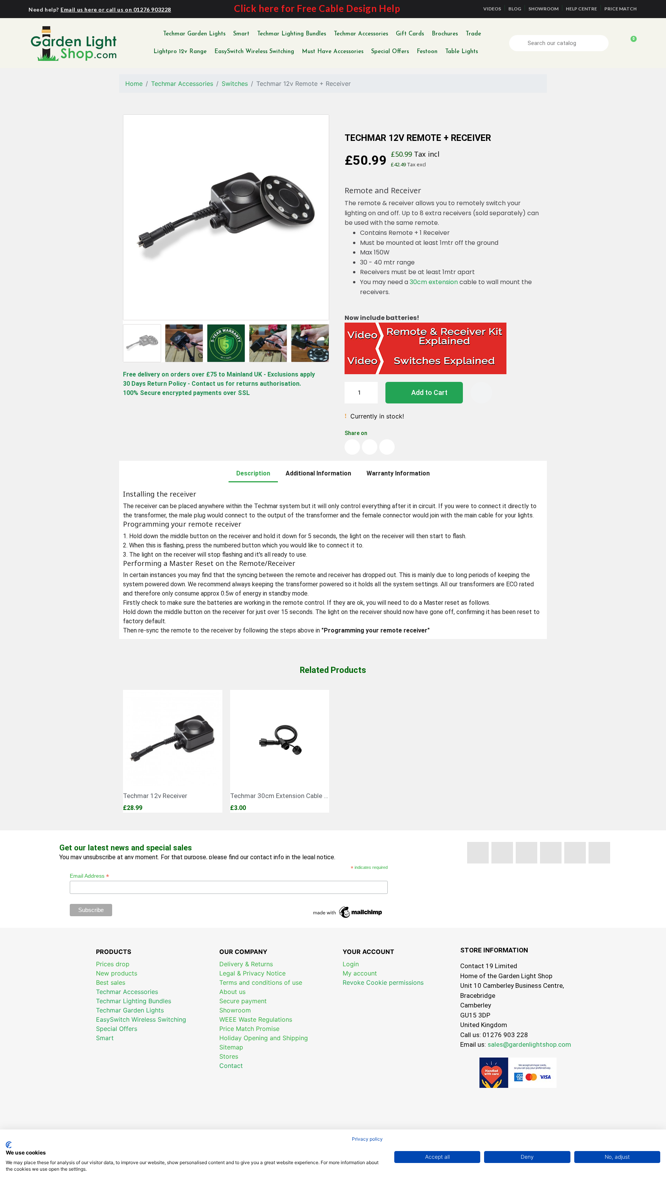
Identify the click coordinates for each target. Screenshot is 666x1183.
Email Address (89, 876)
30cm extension (434, 282)
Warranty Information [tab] (398, 473)
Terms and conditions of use (260, 982)
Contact (231, 1065)
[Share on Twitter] (369, 447)
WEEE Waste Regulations (255, 1019)
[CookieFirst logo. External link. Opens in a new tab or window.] (9, 1144)
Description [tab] (253, 473)
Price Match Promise (249, 1028)
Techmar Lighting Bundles (291, 34)
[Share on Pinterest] (387, 447)
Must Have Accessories (332, 52)
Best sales (110, 982)
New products (116, 973)
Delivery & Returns (246, 964)
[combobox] (559, 43)
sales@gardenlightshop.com (529, 1044)
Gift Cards (410, 34)
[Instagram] (599, 852)
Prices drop (113, 964)
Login (351, 964)
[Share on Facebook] (352, 447)
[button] (630, 43)
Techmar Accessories (361, 34)
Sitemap (231, 1047)
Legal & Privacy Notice (252, 973)
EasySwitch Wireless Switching (254, 52)
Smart (241, 34)
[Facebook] (478, 852)
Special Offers (390, 52)
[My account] (617, 43)
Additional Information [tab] (318, 473)
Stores (228, 1056)
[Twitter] (502, 852)
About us (232, 992)
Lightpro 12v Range (180, 52)
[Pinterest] (551, 852)
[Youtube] (526, 852)
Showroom (235, 1010)
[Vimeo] (575, 852)
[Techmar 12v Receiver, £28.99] (172, 751)
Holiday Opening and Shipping (263, 1038)
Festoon (427, 52)
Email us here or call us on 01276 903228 (116, 9)
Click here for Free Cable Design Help (317, 8)
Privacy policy (367, 1139)
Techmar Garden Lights (194, 34)
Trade (473, 34)
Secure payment (243, 1001)
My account (360, 973)
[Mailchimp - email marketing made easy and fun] (348, 912)
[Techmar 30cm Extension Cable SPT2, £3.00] (280, 751)
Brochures (445, 34)
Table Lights (461, 52)
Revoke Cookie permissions (383, 982)
